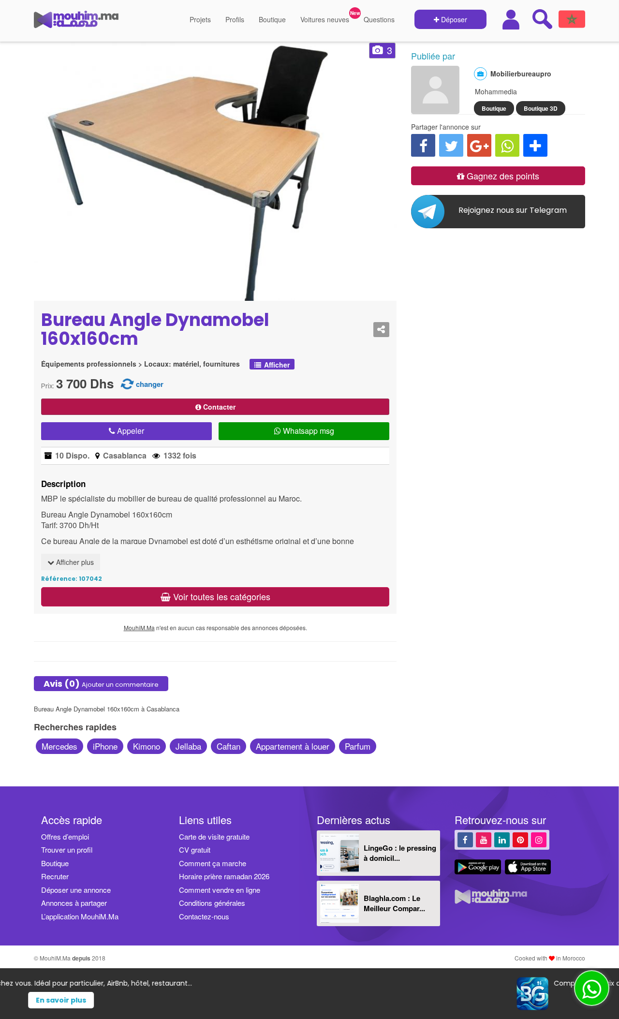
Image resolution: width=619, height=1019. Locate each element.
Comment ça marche (212, 863)
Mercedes (59, 746)
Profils (234, 19)
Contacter (218, 407)
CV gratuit (194, 849)
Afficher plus (74, 562)
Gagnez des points (501, 175)
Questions (379, 19)
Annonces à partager (74, 903)
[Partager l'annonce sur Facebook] (423, 145)
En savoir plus (327, 1000)
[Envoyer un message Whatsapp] (591, 988)
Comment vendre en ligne (219, 890)
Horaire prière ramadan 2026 (224, 876)
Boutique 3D (541, 108)
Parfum (357, 746)
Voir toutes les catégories (220, 596)
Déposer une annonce (76, 890)
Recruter (55, 876)
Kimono (146, 746)
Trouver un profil (66, 849)
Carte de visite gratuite (214, 836)
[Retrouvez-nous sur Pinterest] (520, 839)
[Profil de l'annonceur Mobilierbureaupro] (435, 109)
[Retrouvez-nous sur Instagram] (539, 839)
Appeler (129, 430)
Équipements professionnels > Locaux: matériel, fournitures (140, 364)
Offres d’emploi (65, 836)
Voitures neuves (324, 19)
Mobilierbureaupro (520, 73)
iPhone (105, 746)
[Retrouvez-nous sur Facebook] (465, 839)
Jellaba (188, 746)
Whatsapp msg (307, 430)
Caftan (228, 746)
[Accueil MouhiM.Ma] (76, 23)
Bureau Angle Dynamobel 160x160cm (155, 329)
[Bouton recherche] (542, 19)
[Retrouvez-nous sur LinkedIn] (502, 839)
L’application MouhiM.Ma (79, 916)
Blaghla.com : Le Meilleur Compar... (394, 903)
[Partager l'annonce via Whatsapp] (507, 145)
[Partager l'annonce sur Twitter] (451, 145)
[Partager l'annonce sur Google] (479, 145)
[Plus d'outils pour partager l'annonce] (535, 145)
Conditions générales (212, 903)
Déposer (453, 19)
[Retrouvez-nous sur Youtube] (483, 839)
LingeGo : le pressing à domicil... (400, 852)
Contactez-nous (204, 916)
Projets (200, 19)
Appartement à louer (292, 746)
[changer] (127, 383)
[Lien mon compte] (512, 19)
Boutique (272, 19)
